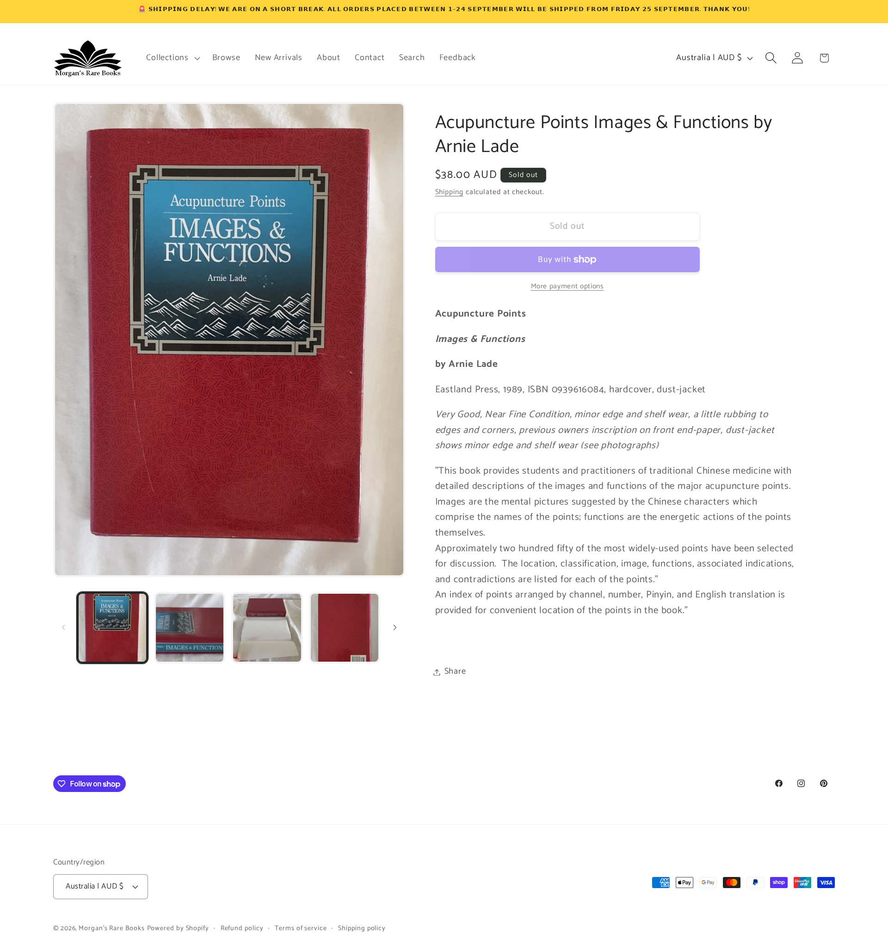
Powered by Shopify (178, 928)
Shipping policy (362, 928)
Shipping (449, 192)
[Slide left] (63, 627)
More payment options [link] (567, 287)
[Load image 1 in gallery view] (112, 627)
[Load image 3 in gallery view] (266, 627)
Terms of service (301, 928)
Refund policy (242, 928)
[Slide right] (395, 627)
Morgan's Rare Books (111, 928)
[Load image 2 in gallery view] (189, 627)
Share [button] (455, 672)
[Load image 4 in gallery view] (344, 627)
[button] (172, 57)
